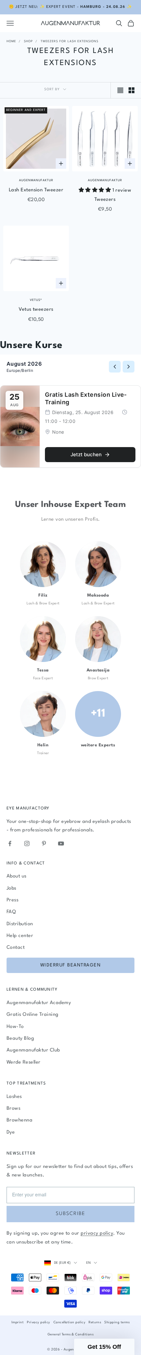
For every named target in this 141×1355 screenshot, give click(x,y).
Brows (13, 1108)
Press (12, 900)
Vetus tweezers (36, 309)
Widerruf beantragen (70, 965)
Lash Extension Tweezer (36, 190)
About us (17, 876)
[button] (104, 1347)
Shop (28, 41)
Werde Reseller (24, 1062)
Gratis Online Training (33, 1014)
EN (88, 1262)
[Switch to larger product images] (120, 90)
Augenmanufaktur (36, 180)
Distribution (20, 924)
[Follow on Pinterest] (44, 843)
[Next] (128, 367)
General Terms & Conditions (70, 1334)
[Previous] (115, 367)
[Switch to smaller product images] (131, 90)
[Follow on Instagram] (27, 843)
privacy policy (97, 1233)
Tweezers (105, 199)
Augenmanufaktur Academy (39, 1002)
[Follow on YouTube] (61, 843)
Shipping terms (117, 1322)
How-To (15, 1026)
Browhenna (19, 1120)
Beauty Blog (20, 1038)
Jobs (11, 888)
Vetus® (36, 300)
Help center (20, 935)
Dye (11, 1132)
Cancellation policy (69, 1322)
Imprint (17, 1322)
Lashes (14, 1096)
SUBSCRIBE (70, 1213)
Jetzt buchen (86, 454)
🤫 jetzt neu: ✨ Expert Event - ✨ (70, 7)
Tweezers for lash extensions (69, 41)
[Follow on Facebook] (10, 843)
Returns (95, 1322)
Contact (16, 947)
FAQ (11, 912)
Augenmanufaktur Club (33, 1050)
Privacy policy (38, 1322)
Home (11, 41)
